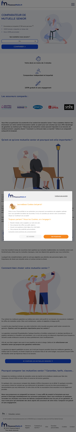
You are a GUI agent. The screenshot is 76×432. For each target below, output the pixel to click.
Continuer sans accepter (54, 196)
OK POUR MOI (56, 237)
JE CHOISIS (30, 237)
